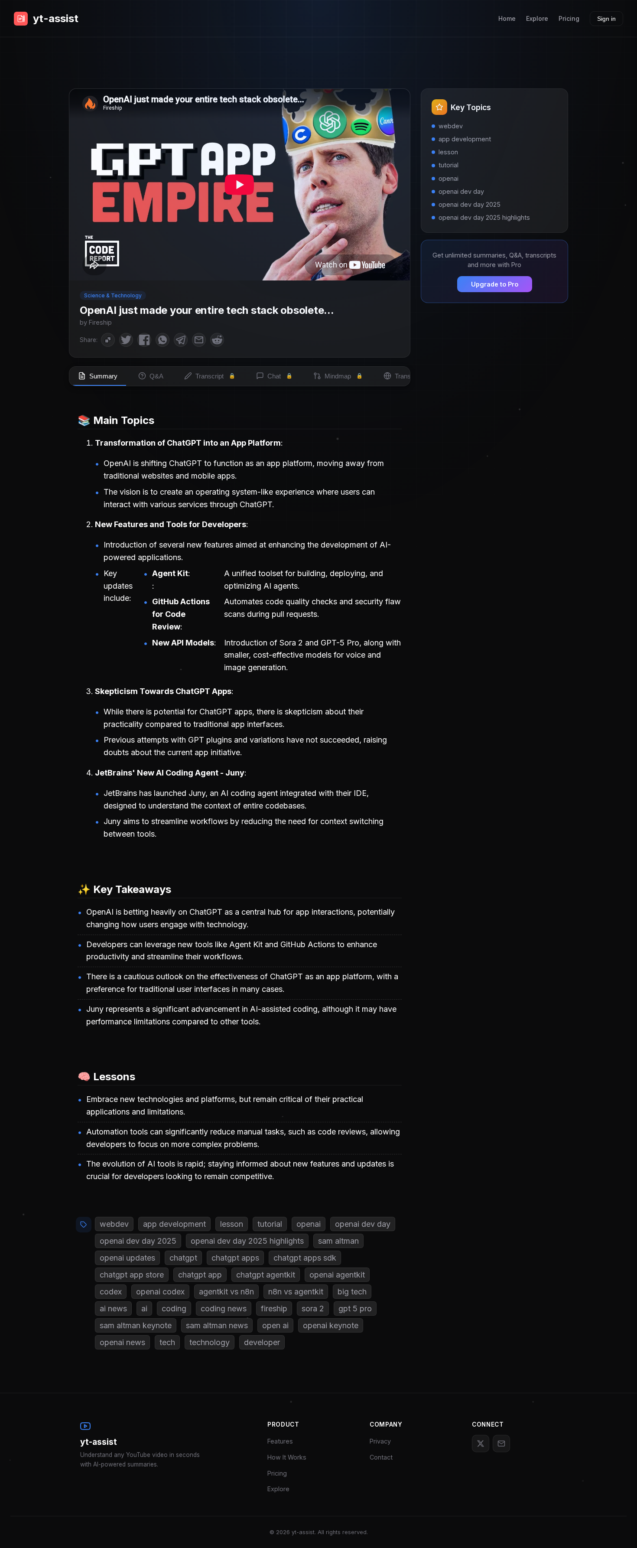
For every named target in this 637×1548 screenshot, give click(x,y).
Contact (381, 1457)
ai (144, 1308)
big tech (352, 1291)
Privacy (380, 1441)
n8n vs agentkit (295, 1291)
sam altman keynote (136, 1325)
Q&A (156, 376)
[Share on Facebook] (144, 340)
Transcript (215, 376)
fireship (274, 1308)
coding (174, 1308)
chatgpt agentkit (265, 1274)
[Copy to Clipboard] (108, 340)
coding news (224, 1308)
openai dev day (362, 1224)
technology (209, 1342)
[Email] (501, 1443)
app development (174, 1224)
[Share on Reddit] (217, 340)
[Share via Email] (199, 340)
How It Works (286, 1457)
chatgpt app (200, 1274)
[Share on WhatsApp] (162, 340)
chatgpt (183, 1257)
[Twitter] (480, 1443)
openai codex (160, 1291)
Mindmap (344, 376)
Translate (413, 376)
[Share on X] (126, 340)
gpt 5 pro (355, 1308)
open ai (275, 1325)
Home (507, 18)
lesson (231, 1224)
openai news (122, 1342)
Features (280, 1441)
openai (308, 1224)
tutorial (269, 1224)
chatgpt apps (235, 1257)
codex (111, 1291)
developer (262, 1342)
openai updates (127, 1257)
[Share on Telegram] (181, 340)
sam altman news (217, 1325)
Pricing (569, 18)
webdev (114, 1224)
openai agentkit (337, 1274)
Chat (279, 376)
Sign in (606, 18)
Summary (103, 376)
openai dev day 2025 (138, 1240)
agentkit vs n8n (226, 1291)
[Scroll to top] (617, 1528)
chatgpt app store (132, 1274)
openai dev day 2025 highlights (247, 1240)
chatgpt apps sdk (304, 1257)
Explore (537, 18)
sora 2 (313, 1308)
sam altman (338, 1240)
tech (167, 1342)
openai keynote (330, 1325)
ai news (113, 1308)
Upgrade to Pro (494, 284)
